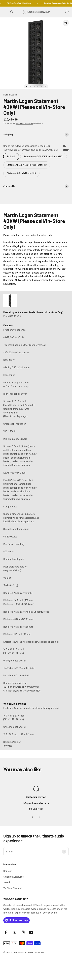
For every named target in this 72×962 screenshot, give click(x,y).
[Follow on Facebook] (5, 932)
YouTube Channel (12, 888)
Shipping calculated (24, 123)
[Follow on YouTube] (31, 932)
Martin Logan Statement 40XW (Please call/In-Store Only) (33, 312)
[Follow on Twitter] (14, 932)
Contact (7, 871)
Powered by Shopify (35, 952)
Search (7, 882)
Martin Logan (10, 94)
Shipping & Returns (13, 876)
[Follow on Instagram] (22, 932)
